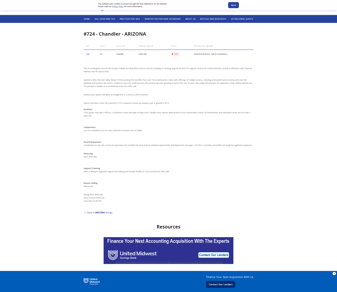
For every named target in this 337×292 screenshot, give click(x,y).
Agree (233, 5)
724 (87, 54)
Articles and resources (213, 19)
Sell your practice (105, 19)
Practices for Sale (130, 19)
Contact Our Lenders (221, 284)
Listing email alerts (242, 19)
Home (87, 19)
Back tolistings (99, 212)
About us (190, 19)
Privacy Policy (118, 6)
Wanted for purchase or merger (162, 19)
